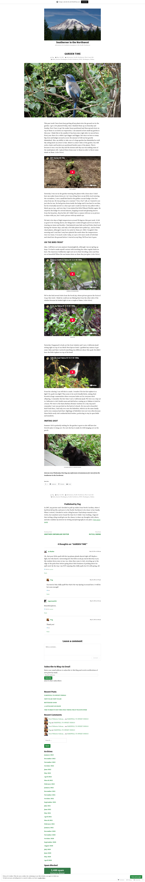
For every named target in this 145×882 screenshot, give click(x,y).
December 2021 (49, 791)
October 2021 (49, 799)
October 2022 (49, 766)
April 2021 (48, 817)
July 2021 (47, 806)
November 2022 (49, 762)
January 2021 (49, 828)
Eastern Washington (62, 59)
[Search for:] (55, 740)
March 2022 (48, 780)
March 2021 (48, 820)
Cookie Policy (41, 878)
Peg (53, 57)
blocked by (60, 872)
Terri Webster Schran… (57, 719)
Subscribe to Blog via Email (57, 666)
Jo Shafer (51, 551)
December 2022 (49, 759)
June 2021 (47, 809)
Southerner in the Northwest (72, 42)
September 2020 (50, 842)
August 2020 (48, 846)
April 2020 (48, 860)
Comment (95, 657)
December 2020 (49, 831)
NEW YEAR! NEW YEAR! (53, 699)
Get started (84, 1)
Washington (86, 59)
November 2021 (49, 795)
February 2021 (49, 824)
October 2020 (49, 839)
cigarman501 (52, 601)
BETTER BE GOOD (50, 703)
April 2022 (48, 777)
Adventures (69, 57)
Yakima (92, 59)
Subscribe (48, 678)
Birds (53, 59)
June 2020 (47, 853)
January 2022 (49, 788)
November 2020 (49, 835)
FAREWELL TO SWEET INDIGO (55, 695)
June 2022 (47, 770)
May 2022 (47, 773)
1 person (51, 569)
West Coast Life (89, 57)
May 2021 (47, 813)
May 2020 (47, 857)
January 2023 (49, 755)
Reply (45, 573)
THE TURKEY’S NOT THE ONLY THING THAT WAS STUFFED (65, 710)
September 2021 (50, 802)
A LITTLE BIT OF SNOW (52, 706)
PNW (80, 59)
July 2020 (47, 849)
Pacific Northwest (79, 57)
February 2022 (49, 784)
